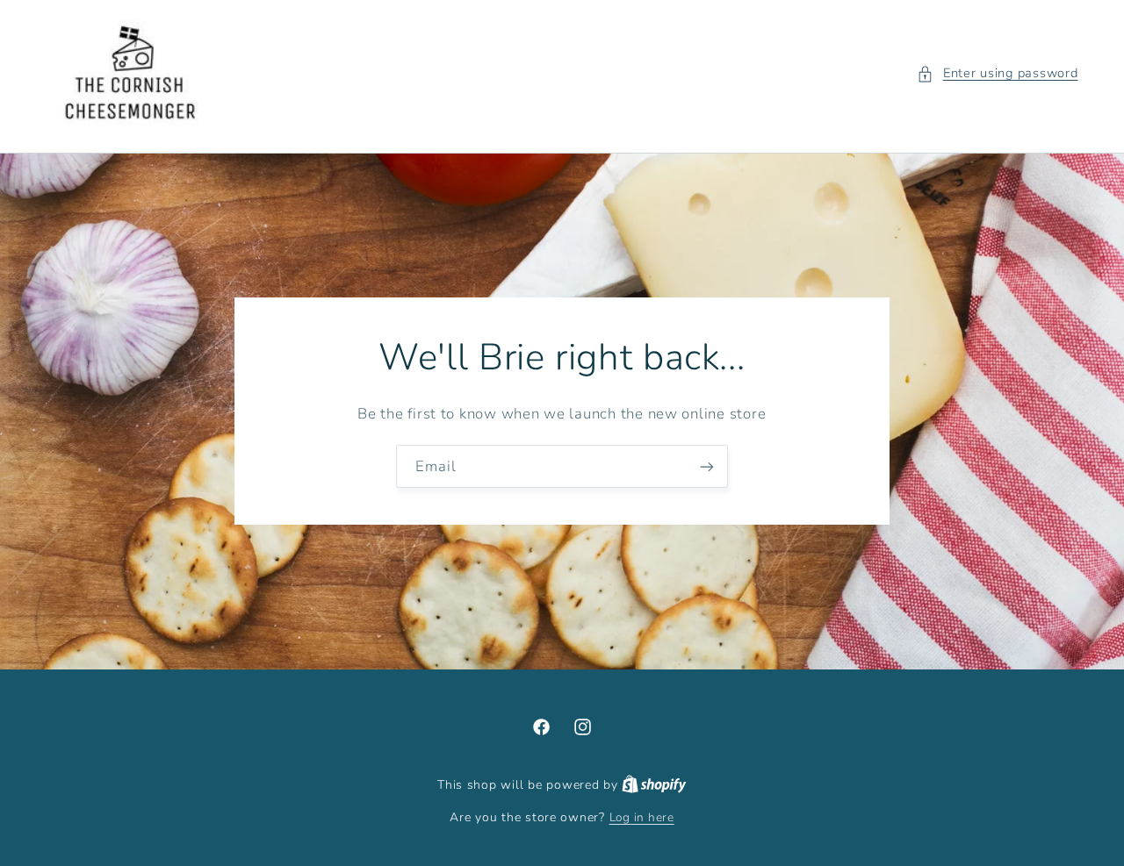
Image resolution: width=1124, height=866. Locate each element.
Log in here (641, 817)
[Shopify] (654, 785)
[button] (997, 73)
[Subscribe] (707, 466)
